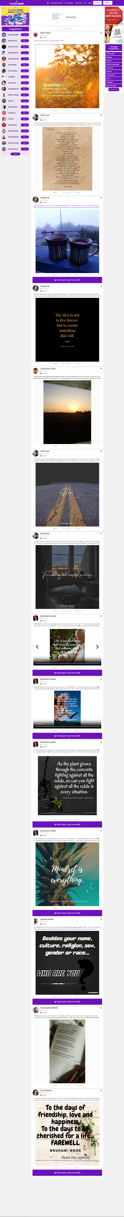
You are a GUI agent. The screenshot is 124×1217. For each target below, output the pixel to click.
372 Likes (44, 37)
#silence (42, 207)
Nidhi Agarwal (12, 107)
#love (83, 205)
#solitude (73, 205)
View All (15, 154)
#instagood (65, 207)
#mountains (96, 207)
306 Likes (44, 683)
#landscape (84, 207)
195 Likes (44, 120)
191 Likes (44, 538)
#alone (47, 207)
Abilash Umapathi (14, 95)
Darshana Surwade (48, 616)
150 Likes (44, 373)
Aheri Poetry (45, 33)
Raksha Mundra (13, 131)
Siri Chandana (12, 71)
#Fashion (109, 61)
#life (35, 207)
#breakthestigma (65, 929)
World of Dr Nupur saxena (16, 47)
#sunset (71, 207)
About (90, 3)
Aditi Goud (44, 115)
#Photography (110, 75)
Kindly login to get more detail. (68, 280)
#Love (108, 78)
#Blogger (109, 57)
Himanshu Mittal (13, 35)
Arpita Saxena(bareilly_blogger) (18, 59)
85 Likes (43, 456)
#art (38, 207)
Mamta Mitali (12, 65)
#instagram (56, 40)
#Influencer (109, 68)
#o (50, 207)
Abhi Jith (11, 101)
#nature (79, 205)
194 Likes (44, 202)
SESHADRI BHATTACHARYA (16, 137)
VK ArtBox (11, 77)
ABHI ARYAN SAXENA (15, 53)
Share (79, 110)
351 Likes (44, 924)
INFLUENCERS (69, 3)
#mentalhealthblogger (53, 929)
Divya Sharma (45, 1090)
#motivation (93, 296)
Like (56, 110)
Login (97, 3)
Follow (25, 35)
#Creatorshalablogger (112, 64)
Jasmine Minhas (46, 919)
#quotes (73, 296)
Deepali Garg (12, 125)
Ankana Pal (44, 198)
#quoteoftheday (85, 296)
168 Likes (44, 291)
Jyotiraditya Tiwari (48, 369)
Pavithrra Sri (12, 113)
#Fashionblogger (111, 85)
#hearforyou (92, 929)
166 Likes (44, 1095)
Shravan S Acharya (14, 143)
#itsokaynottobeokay (77, 929)
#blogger (44, 929)
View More (114, 89)
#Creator (109, 71)
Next (97, 647)
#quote (69, 296)
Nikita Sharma (12, 41)
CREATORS (78, 3)
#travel (90, 207)
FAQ (85, 3)
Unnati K (11, 119)
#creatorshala (96, 927)
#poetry (46, 40)
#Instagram (109, 82)
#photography (89, 205)
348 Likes (44, 747)
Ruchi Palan (12, 83)
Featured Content (57, 3)
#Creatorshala (110, 53)
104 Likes (44, 1012)
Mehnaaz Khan (13, 149)
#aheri (62, 40)
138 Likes (44, 620)
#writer (51, 40)
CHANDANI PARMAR (49, 1008)
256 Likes (44, 835)
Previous (37, 647)
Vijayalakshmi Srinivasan (16, 89)
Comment (67, 110)
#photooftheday (56, 207)
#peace (96, 205)
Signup (107, 3)
